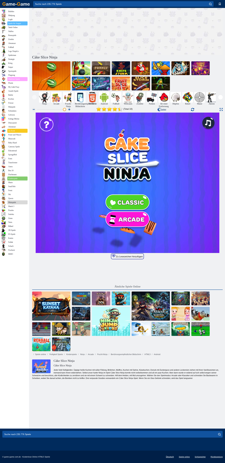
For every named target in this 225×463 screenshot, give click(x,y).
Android (157, 354)
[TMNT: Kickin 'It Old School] (161, 83)
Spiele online (40, 354)
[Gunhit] (101, 68)
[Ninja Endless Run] (81, 298)
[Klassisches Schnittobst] (200, 68)
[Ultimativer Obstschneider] (81, 83)
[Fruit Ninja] (51, 75)
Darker (163, 109)
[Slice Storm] (141, 83)
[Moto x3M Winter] (161, 329)
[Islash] (180, 68)
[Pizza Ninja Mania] (141, 68)
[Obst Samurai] (161, 68)
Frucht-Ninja (102, 354)
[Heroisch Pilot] (200, 314)
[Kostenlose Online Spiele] (16, 4)
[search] (210, 4)
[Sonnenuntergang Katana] (51, 306)
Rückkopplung (217, 457)
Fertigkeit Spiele (56, 354)
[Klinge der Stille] (81, 314)
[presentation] (34, 97)
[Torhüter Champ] (200, 329)
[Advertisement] (79, 31)
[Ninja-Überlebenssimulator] (151, 306)
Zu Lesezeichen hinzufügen (129, 256)
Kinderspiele (71, 354)
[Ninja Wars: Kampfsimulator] (200, 298)
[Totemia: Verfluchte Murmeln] (180, 329)
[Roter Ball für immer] (41, 344)
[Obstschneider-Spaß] (121, 83)
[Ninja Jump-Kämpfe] (121, 298)
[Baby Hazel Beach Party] (180, 314)
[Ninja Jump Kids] (111, 321)
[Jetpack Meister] (41, 329)
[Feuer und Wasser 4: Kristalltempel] (61, 344)
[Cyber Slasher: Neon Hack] (101, 83)
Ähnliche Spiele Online (127, 286)
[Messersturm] (121, 68)
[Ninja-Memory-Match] (101, 298)
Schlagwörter (200, 457)
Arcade (91, 354)
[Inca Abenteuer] (61, 329)
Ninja (82, 354)
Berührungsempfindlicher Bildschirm (125, 354)
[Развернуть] (221, 109)
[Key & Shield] (141, 329)
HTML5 (147, 354)
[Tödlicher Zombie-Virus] (180, 298)
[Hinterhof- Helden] (81, 329)
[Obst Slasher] (81, 68)
